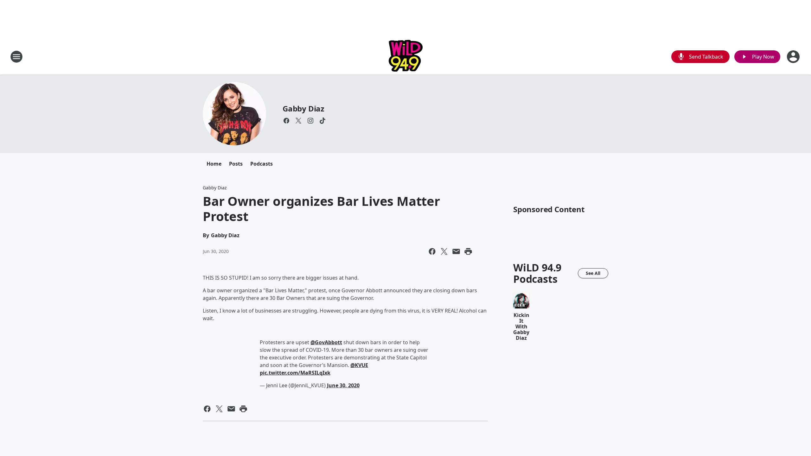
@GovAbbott (326, 342)
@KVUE (359, 365)
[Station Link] (406, 56)
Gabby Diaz (303, 108)
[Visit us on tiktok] (322, 120)
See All (593, 273)
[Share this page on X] (444, 251)
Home (214, 163)
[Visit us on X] (298, 120)
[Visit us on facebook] (286, 120)
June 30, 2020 (343, 385)
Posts (236, 163)
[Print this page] (468, 251)
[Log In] (794, 56)
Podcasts (261, 163)
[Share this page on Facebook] (432, 251)
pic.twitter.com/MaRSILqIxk (295, 372)
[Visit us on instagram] (310, 120)
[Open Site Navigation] (16, 56)
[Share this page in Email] (456, 251)
